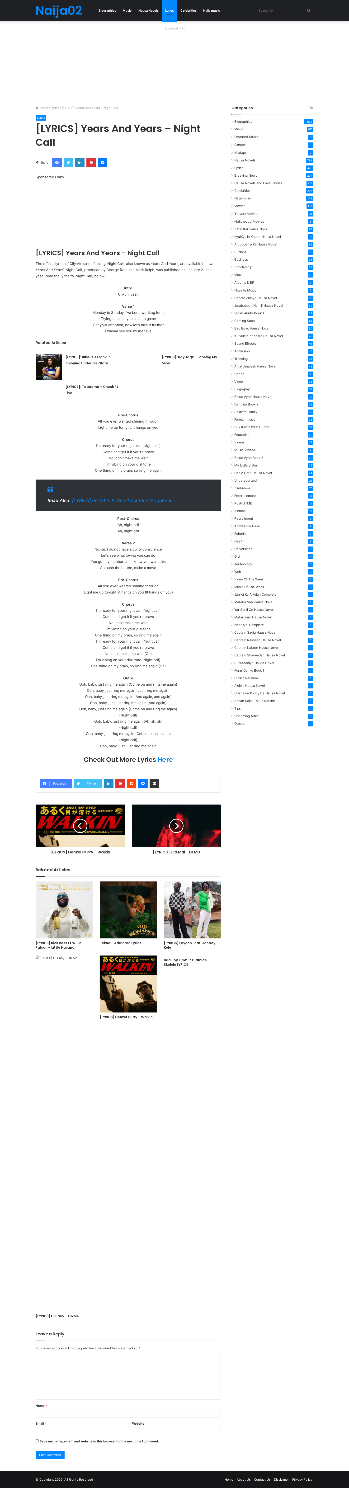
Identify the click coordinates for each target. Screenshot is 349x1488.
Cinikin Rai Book (246, 678)
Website (138, 1423)
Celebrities (188, 10)
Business (241, 259)
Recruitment (243, 518)
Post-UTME (243, 503)
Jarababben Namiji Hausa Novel (258, 305)
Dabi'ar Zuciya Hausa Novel (255, 298)
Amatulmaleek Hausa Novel (255, 366)
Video (238, 381)
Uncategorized (245, 480)
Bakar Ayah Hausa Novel (253, 397)
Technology (243, 564)
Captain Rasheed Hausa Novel (257, 640)
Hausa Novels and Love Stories (258, 183)
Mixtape (240, 153)
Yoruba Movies (246, 214)
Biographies (107, 10)
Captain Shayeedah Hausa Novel (259, 655)
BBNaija (240, 252)
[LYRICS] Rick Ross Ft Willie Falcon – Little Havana (58, 945)
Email (41, 1423)
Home (43, 108)
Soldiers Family (245, 412)
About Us (244, 1479)
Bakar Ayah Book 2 (248, 458)
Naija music (211, 10)
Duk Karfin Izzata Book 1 (252, 427)
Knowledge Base (247, 526)
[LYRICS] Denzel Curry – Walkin (126, 1017)
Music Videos (244, 450)
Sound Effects (245, 343)
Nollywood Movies (249, 221)
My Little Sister (245, 465)
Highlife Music (245, 290)
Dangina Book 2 (246, 404)
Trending (241, 359)
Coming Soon (244, 321)
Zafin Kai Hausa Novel (251, 229)
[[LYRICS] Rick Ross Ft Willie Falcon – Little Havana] (64, 909)
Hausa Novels (148, 10)
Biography (242, 389)
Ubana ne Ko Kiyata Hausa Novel (259, 693)
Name (41, 1406)
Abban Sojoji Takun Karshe (254, 701)
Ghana (239, 374)
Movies (239, 206)
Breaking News (246, 175)
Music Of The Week (249, 587)
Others (239, 723)
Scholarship (243, 267)
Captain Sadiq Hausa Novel (255, 632)
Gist (237, 556)
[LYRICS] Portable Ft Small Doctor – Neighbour (122, 500)
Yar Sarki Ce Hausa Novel (254, 610)
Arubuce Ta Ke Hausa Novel (255, 244)
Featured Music (246, 137)
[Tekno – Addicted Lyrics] (128, 909)
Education (242, 435)
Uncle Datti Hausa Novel (253, 473)
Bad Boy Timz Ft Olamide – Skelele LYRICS (187, 962)
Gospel (239, 145)
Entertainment (245, 496)
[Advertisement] (174, 65)
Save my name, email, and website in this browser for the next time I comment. (99, 1441)
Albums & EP (244, 282)
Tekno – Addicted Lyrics (120, 943)
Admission (242, 351)
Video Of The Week (249, 579)
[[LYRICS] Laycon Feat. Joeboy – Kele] (192, 909)
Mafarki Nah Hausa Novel (253, 602)
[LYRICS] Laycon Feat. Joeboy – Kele (191, 945)
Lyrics (169, 10)
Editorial (240, 534)
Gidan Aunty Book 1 (249, 313)
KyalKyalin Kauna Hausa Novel (257, 237)
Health (239, 541)
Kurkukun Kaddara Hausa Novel (258, 336)
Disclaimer (281, 1479)
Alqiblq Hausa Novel (249, 685)
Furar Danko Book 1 (249, 670)
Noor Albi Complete (249, 625)
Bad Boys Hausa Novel (251, 328)
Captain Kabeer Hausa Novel (256, 648)
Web (237, 572)
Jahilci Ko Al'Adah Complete (255, 594)
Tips (237, 708)
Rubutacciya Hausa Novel (254, 663)
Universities (243, 549)
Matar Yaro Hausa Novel (253, 617)
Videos (239, 442)
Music (127, 10)
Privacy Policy (302, 1479)
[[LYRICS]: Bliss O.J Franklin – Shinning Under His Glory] (49, 367)
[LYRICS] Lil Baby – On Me (57, 1316)
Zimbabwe (242, 488)
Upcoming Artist (246, 716)
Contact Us (262, 1479)
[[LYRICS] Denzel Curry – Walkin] (128, 984)
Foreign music (244, 419)
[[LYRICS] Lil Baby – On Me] (64, 1134)
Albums (239, 511)
